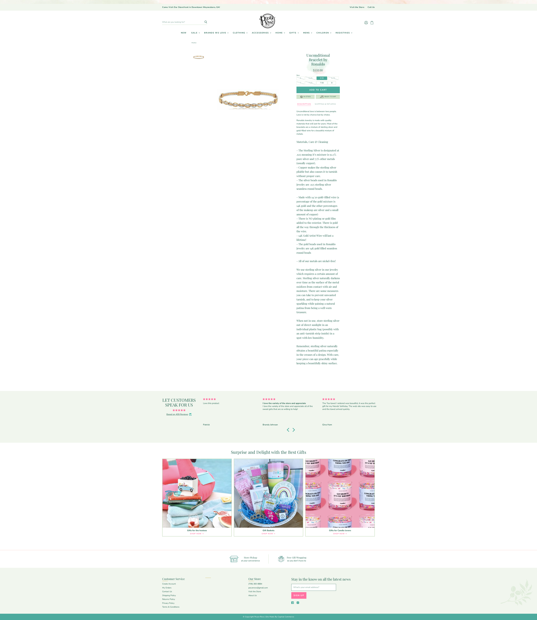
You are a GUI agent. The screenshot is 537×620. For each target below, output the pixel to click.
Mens (307, 32)
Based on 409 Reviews (177, 414)
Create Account (169, 584)
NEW (184, 32)
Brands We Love (215, 32)
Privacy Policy (168, 603)
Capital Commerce (286, 617)
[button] (289, 430)
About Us (252, 595)
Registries (343, 32)
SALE (194, 32)
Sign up (299, 595)
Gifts (293, 32)
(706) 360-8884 (255, 584)
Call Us (371, 7)
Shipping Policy (169, 595)
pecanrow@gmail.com (258, 587)
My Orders (166, 587)
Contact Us (167, 591)
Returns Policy (168, 599)
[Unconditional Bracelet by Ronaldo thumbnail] (198, 57)
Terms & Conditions (170, 607)
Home (279, 32)
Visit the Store (357, 7)
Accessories (261, 32)
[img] (179, 410)
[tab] (304, 104)
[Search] (203, 22)
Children (323, 32)
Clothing (239, 32)
